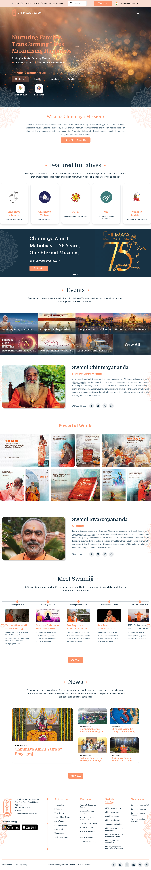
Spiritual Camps (61, 825)
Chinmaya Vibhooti (112, 820)
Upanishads (110, 385)
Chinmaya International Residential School (114, 835)
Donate (102, 3)
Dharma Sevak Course (88, 823)
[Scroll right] (148, 624)
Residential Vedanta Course (88, 806)
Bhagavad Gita (93, 385)
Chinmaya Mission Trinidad (138, 814)
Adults (71, 79)
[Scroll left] (2, 624)
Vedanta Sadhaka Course (87, 812)
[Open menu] (137, 12)
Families (54, 79)
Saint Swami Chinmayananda (85, 128)
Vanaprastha (60, 833)
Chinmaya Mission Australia (138, 820)
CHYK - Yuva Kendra (113, 808)
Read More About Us (75, 140)
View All (75, 660)
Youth (37, 79)
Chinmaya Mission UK (139, 809)
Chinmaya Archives (112, 812)
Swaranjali (59, 829)
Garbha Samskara (61, 837)
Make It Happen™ (86, 838)
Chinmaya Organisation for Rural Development (114, 848)
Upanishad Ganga (112, 816)
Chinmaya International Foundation (114, 829)
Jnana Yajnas (60, 821)
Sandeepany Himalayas (114, 824)
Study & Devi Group (62, 817)
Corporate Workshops (88, 842)
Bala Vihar (58, 809)
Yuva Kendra (59, 813)
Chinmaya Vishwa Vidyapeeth (112, 841)
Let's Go (38, 268)
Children (20, 79)
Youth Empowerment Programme (88, 818)
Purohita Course (86, 827)
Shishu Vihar (59, 805)
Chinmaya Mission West (140, 805)
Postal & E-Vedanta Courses (87, 832)
